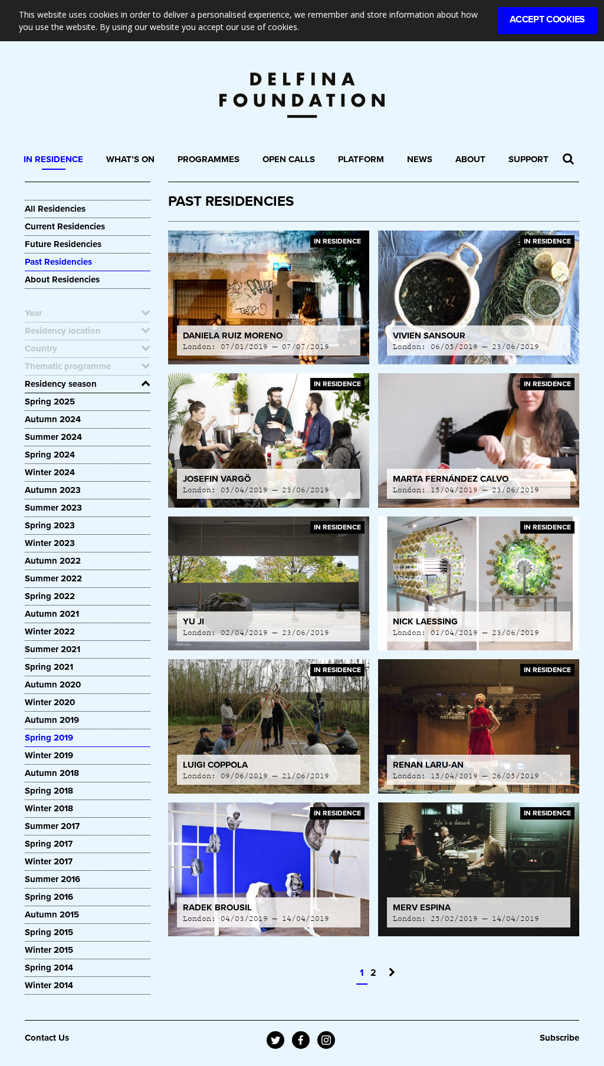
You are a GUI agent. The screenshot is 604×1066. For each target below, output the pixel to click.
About (470, 159)
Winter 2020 (50, 702)
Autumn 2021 (52, 613)
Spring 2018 (49, 790)
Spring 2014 (49, 967)
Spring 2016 (49, 896)
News (419, 159)
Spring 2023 (50, 525)
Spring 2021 (49, 667)
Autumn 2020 (53, 684)
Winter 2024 (50, 472)
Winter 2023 (50, 543)
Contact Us (47, 1037)
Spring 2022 (50, 596)
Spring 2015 (49, 932)
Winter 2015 (49, 950)
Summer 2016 (52, 879)
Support (528, 159)
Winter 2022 (50, 631)
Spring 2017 (49, 843)
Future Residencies (63, 244)
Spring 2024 (50, 454)
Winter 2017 (49, 861)
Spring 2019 (49, 737)
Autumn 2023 (53, 490)
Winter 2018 (49, 808)
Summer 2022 (53, 578)
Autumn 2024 (53, 419)
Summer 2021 (52, 649)
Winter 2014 (49, 985)
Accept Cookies (547, 19)
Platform (361, 159)
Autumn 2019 (52, 720)
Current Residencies (65, 226)
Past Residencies (58, 261)
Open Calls (288, 159)
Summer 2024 (53, 437)
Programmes (208, 159)
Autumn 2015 (52, 914)
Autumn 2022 (53, 560)
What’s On (130, 159)
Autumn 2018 (52, 773)
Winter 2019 (49, 755)
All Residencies (55, 208)
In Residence (53, 159)
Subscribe (559, 1037)
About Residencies (62, 279)
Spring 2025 (50, 401)
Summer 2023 (53, 507)
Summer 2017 (52, 826)
